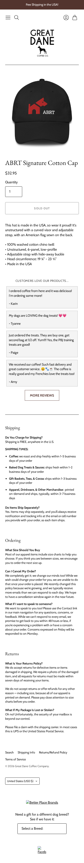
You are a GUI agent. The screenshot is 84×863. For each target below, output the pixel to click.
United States (20, 781)
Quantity (11, 182)
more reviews (42, 395)
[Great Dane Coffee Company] (42, 43)
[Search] (16, 17)
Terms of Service (15, 759)
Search (9, 752)
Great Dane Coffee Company (32, 766)
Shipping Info (26, 752)
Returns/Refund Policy (53, 752)
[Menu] (7, 17)
